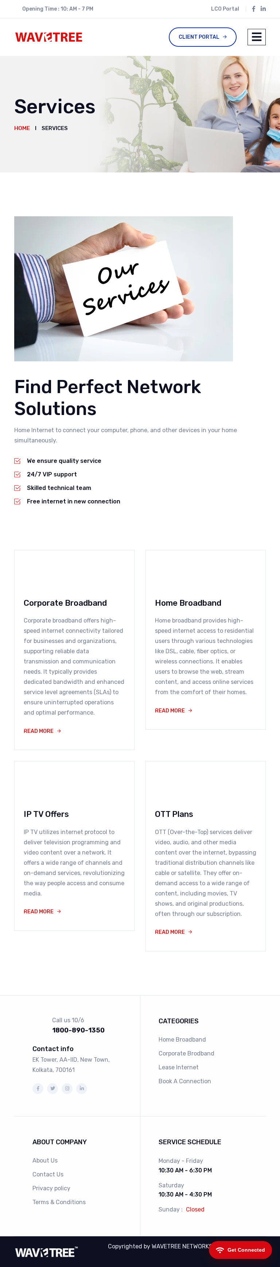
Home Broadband (188, 603)
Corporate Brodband (186, 1053)
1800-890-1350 (78, 1030)
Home (22, 128)
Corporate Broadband (65, 603)
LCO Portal (225, 9)
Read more (39, 731)
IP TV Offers (46, 814)
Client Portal (199, 37)
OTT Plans (174, 814)
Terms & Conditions (59, 1202)
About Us (45, 1160)
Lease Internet (179, 1067)
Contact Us (47, 1174)
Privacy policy (51, 1188)
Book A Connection (185, 1081)
